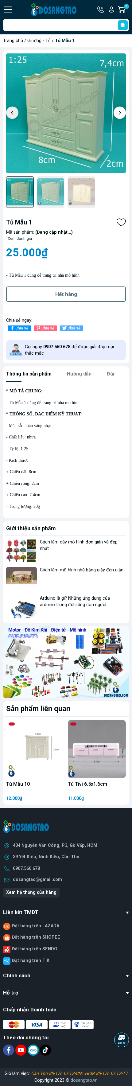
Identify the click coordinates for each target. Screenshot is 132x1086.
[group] (66, 113)
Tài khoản (111, 9)
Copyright (44, 1080)
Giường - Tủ (39, 40)
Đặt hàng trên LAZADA (35, 925)
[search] (123, 25)
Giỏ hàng (127, 10)
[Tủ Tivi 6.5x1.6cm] (97, 749)
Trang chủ (13, 40)
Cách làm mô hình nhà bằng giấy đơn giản (81, 570)
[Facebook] (9, 1050)
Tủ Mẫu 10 (18, 784)
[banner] (66, 662)
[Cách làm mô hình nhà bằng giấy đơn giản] (21, 578)
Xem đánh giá (20, 238)
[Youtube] (21, 1050)
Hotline (101, 9)
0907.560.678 (26, 868)
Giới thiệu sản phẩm (31, 528)
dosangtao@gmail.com (37, 879)
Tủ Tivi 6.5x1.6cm (87, 784)
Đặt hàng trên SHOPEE (36, 937)
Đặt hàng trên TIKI (31, 960)
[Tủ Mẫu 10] (35, 749)
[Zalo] (34, 1050)
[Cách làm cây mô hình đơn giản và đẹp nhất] (21, 550)
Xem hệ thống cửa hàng (31, 892)
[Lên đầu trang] (122, 1056)
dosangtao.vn (84, 1080)
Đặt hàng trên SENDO (34, 949)
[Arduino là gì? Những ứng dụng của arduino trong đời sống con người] (21, 606)
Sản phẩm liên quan (38, 708)
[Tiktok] (45, 1050)
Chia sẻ (21, 328)
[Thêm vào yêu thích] (121, 222)
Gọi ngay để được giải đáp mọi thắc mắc (69, 350)
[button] (120, 113)
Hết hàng (66, 294)
